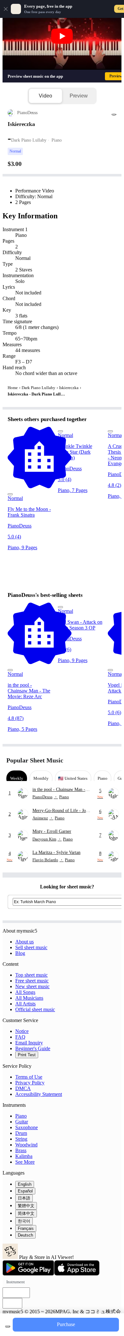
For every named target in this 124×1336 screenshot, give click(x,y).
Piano (21, 1116)
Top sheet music (31, 975)
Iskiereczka (69, 387)
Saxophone (26, 1127)
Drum (21, 1133)
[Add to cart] (7, 1326)
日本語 (24, 1198)
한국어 (24, 1221)
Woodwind (26, 1144)
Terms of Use (28, 1077)
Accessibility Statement (38, 1094)
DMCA (23, 1088)
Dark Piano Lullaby (38, 387)
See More (25, 1162)
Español (25, 1191)
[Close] (6, 9)
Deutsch (25, 1235)
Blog (20, 953)
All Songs (25, 992)
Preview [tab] (79, 95)
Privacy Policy (30, 1082)
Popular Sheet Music (34, 760)
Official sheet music (35, 1009)
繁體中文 (26, 1205)
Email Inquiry (29, 1042)
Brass (20, 1150)
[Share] (113, 114)
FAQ (20, 1037)
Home (13, 387)
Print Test (27, 1054)
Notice (22, 1031)
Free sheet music (32, 980)
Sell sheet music (31, 947)
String (21, 1139)
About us (24, 941)
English (24, 1184)
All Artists (25, 1003)
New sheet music (32, 986)
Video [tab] (45, 95)
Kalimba (23, 1156)
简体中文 (26, 1213)
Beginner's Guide (32, 1048)
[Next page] (112, 760)
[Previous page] (101, 760)
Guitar (21, 1121)
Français (26, 1228)
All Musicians (29, 998)
